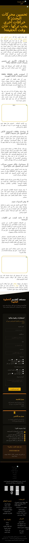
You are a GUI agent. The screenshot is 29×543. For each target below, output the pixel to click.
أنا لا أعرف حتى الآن (10, 363)
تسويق (9, 359)
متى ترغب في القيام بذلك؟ (19, 366)
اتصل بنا (16, 285)
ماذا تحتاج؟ (22, 356)
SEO (21, 361)
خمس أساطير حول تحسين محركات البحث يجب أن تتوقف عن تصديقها (14, 38)
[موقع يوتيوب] (12, 488)
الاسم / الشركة (21, 326)
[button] (2, 2)
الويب (14, 359)
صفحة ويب (22, 349)
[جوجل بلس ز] (17, 493)
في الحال (20, 369)
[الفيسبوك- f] (6, 488)
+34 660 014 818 (14, 450)
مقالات (15, 283)
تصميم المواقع (7, 501)
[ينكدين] (23, 488)
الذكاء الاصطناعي (14, 361)
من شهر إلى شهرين (18, 373)
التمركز (21, 518)
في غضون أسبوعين (12, 369)
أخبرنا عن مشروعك (20, 376)
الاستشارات (19, 363)
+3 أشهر (10, 373)
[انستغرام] (17, 488)
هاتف (23, 341)
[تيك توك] (12, 493)
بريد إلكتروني (21, 334)
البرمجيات (20, 359)
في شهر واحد (19, 371)
